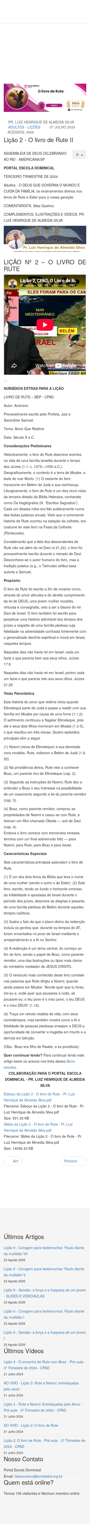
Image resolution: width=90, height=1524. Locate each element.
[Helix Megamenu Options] (24, 11)
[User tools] (79, 154)
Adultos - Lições (24, 127)
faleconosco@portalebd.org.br (38, 1476)
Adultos (14, 47)
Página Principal (43, 41)
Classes (66, 41)
